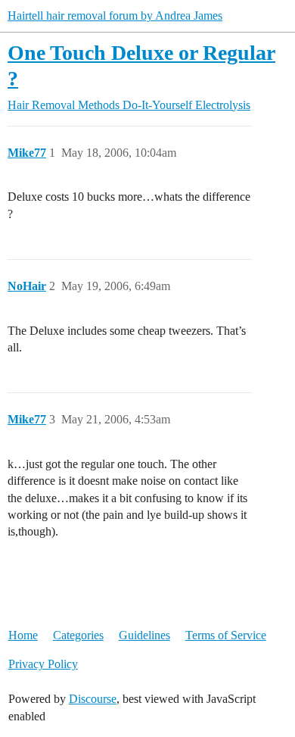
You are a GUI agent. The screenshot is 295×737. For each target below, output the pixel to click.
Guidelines (144, 635)
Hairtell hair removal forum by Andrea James (115, 15)
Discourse (92, 698)
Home (23, 635)
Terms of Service (225, 635)
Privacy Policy (43, 663)
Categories (78, 635)
